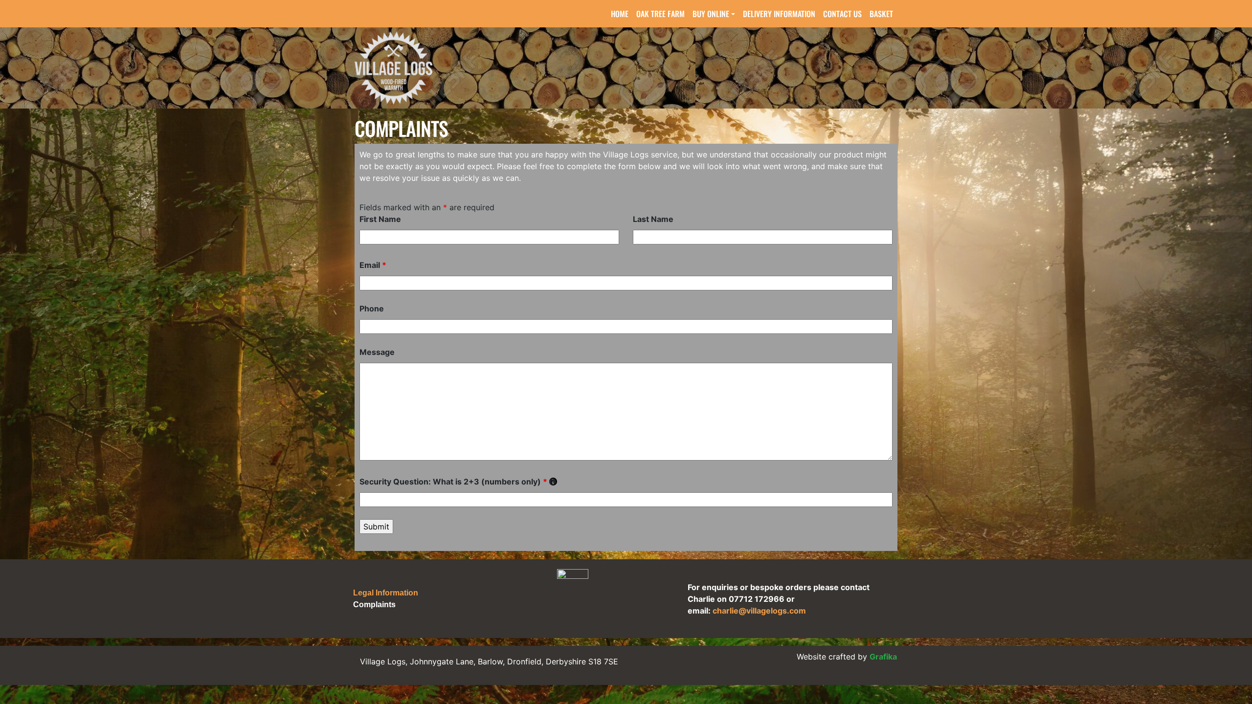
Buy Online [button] (711, 14)
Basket (881, 14)
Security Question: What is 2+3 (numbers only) (458, 481)
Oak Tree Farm (660, 14)
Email (372, 265)
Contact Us (842, 14)
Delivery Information (779, 14)
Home (619, 14)
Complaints (374, 604)
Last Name (653, 219)
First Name (380, 219)
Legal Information (385, 593)
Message (377, 352)
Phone (371, 308)
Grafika (883, 656)
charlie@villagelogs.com (759, 611)
